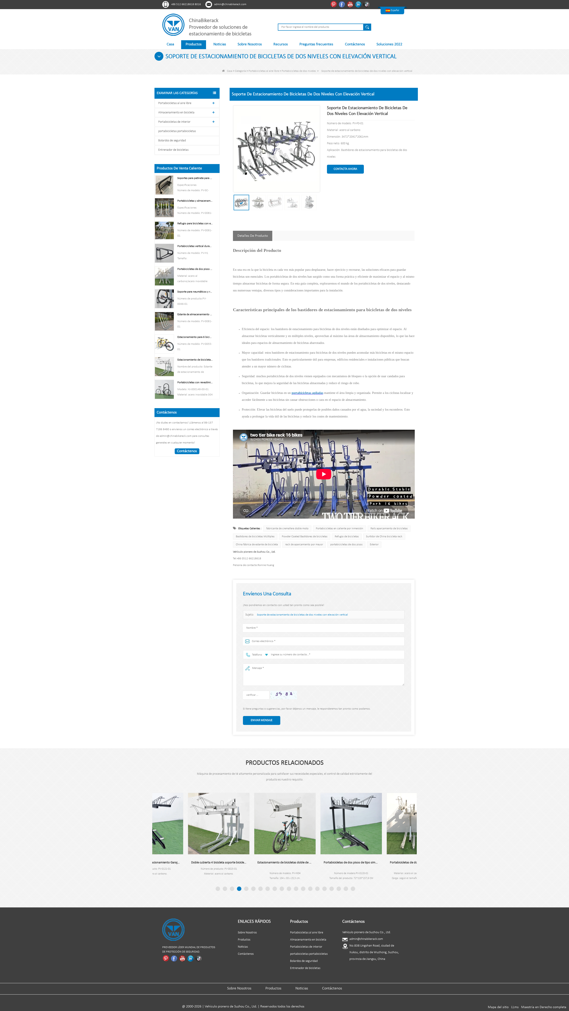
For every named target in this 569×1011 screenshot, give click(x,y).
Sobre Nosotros (250, 44)
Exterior (374, 544)
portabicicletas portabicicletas (177, 131)
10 (282, 889)
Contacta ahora (345, 169)
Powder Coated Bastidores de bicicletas (304, 536)
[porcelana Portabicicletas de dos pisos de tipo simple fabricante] (318, 823)
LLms (515, 1007)
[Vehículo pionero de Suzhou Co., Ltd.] (173, 24)
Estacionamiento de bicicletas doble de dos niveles (251, 862)
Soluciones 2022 (389, 44)
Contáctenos (355, 44)
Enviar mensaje (261, 720)
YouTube (351, 4)
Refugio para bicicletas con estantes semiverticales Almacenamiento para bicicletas (195, 223)
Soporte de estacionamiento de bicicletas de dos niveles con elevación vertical (302, 614)
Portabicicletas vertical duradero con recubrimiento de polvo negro (195, 246)
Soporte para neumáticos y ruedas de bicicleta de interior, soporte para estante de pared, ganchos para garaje (195, 291)
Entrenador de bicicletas (173, 150)
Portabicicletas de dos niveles (299, 71)
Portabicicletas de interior (174, 122)
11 (289, 889)
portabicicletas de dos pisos (346, 544)
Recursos (280, 44)
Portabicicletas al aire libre (263, 71)
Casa (170, 44)
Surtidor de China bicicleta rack (384, 536)
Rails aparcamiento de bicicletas (389, 528)
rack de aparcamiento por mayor (304, 544)
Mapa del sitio (498, 1007)
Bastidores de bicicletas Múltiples (255, 536)
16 (324, 889)
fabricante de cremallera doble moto (287, 528)
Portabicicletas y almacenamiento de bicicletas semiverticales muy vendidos (195, 200)
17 (331, 889)
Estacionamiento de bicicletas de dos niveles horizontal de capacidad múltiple (195, 359)
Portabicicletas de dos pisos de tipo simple (317, 862)
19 (346, 889)
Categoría (240, 71)
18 (339, 889)
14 (310, 889)
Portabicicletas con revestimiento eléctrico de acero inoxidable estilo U (195, 382)
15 (317, 889)
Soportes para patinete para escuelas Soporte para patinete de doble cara (195, 178)
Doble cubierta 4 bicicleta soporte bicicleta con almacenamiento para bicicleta (185, 862)
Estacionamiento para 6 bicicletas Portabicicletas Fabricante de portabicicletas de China (195, 337)
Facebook (342, 4)
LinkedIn (359, 4)
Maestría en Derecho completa (543, 1007)
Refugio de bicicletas (347, 536)
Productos (194, 44)
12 (296, 889)
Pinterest (334, 4)
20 (353, 889)
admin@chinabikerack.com (230, 4)
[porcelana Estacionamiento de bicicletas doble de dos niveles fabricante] (251, 823)
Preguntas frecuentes (316, 44)
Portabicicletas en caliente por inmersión (339, 528)
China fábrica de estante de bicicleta (257, 544)
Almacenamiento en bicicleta (176, 112)
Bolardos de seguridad (172, 140)
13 (303, 889)
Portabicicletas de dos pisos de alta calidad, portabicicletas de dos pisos (195, 269)
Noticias (219, 44)
